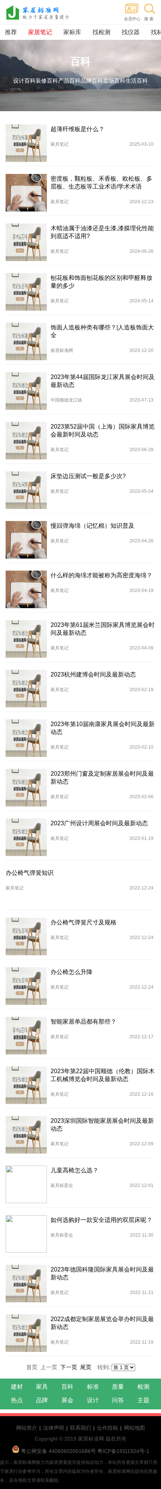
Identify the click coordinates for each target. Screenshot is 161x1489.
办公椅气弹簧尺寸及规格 (83, 922)
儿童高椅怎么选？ (74, 1170)
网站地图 (134, 1428)
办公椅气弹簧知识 (30, 873)
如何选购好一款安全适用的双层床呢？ (101, 1220)
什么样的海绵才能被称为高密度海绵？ (101, 575)
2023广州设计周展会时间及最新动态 (99, 823)
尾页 (85, 1367)
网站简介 (26, 1428)
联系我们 (80, 1428)
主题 (143, 1400)
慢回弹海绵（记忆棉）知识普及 (92, 526)
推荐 (11, 32)
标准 (93, 1386)
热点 (17, 1400)
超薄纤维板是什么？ (77, 129)
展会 (67, 1400)
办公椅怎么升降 (71, 972)
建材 (17, 1386)
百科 (67, 1386)
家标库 (72, 32)
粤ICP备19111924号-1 (122, 1451)
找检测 (101, 32)
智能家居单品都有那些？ (83, 1021)
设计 (93, 1400)
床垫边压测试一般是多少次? (88, 476)
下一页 (68, 1367)
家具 (42, 1386)
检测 (143, 1386)
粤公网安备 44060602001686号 (58, 1451)
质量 (118, 1386)
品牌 (42, 1400)
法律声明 (53, 1428)
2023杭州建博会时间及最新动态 (93, 674)
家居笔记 (40, 32)
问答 (118, 1400)
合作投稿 (107, 1428)
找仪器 (131, 32)
